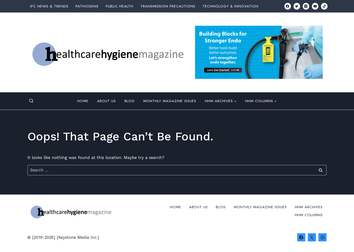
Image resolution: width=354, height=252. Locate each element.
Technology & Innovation (230, 6)
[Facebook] (287, 6)
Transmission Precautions (167, 6)
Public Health (119, 6)
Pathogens (87, 6)
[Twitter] (297, 6)
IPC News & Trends (49, 6)
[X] (312, 237)
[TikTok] (324, 6)
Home (82, 101)
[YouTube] (315, 6)
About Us (106, 101)
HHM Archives (309, 207)
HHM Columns (309, 215)
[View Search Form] (31, 101)
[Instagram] (306, 6)
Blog (130, 101)
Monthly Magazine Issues (169, 101)
